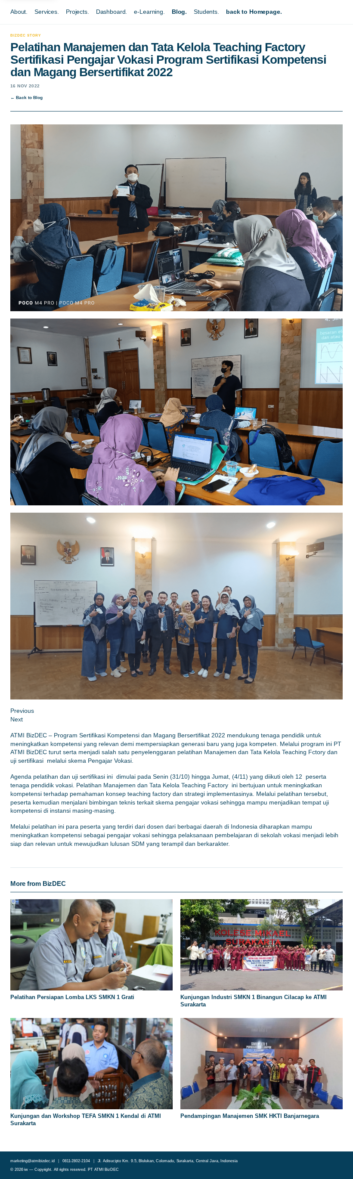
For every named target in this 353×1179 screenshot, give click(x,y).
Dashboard (111, 11)
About (18, 11)
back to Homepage (253, 11)
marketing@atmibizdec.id (32, 1161)
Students (205, 11)
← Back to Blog (26, 97)
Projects (76, 11)
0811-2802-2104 (76, 1161)
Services (45, 11)
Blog (178, 11)
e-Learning (148, 11)
